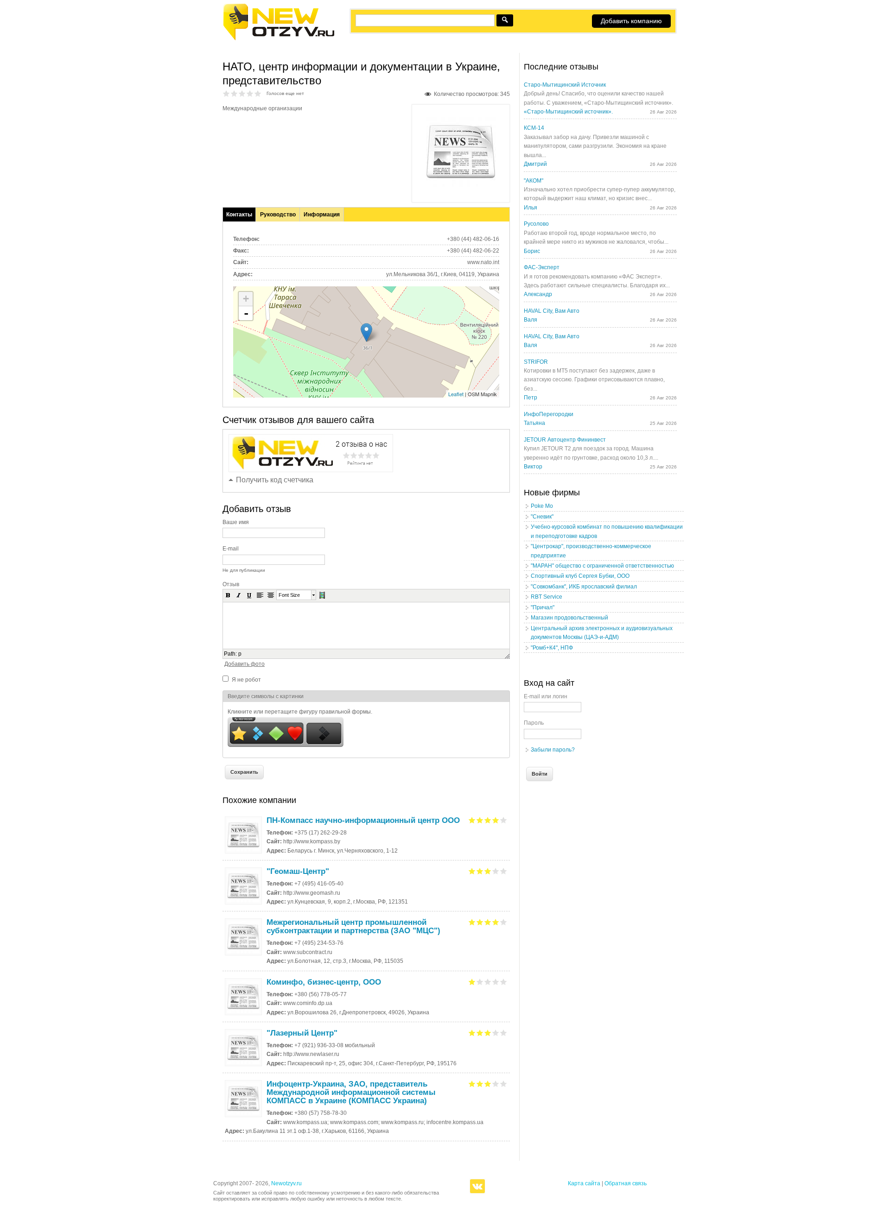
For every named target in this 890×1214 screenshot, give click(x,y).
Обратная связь (625, 1183)
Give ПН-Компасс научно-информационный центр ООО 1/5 (472, 819)
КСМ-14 (534, 128)
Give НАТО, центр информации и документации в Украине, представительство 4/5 (250, 93)
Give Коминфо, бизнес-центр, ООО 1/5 (472, 981)
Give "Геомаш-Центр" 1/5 (472, 870)
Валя (530, 319)
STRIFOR (536, 362)
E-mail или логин (545, 696)
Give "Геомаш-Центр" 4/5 (496, 870)
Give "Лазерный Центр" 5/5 (504, 1032)
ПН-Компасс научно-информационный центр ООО (363, 820)
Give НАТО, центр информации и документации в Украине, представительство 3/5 (242, 93)
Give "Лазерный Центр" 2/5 (480, 1032)
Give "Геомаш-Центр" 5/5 (504, 870)
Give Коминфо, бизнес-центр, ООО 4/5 (496, 981)
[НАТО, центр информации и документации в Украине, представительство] (461, 185)
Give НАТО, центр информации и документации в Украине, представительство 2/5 (234, 93)
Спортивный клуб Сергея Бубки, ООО (580, 576)
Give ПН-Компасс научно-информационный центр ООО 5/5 (504, 819)
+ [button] (246, 298)
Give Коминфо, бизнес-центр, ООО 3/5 (488, 981)
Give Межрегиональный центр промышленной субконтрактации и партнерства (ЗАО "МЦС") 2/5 (480, 921)
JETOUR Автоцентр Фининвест (565, 439)
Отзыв (230, 584)
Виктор (533, 466)
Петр (530, 397)
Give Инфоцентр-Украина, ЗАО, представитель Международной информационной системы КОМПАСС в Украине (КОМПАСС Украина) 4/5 (496, 1083)
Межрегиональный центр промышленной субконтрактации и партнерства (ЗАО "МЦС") (353, 926)
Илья (530, 207)
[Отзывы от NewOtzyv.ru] (278, 39)
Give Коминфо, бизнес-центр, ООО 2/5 (480, 981)
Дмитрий (535, 164)
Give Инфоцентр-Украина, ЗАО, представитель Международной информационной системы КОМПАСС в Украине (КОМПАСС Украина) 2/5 (480, 1083)
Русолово (536, 224)
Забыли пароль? (553, 749)
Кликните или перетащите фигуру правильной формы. (300, 711)
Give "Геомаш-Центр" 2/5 (480, 870)
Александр (538, 294)
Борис (532, 251)
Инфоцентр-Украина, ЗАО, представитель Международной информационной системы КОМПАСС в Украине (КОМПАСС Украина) (351, 1092)
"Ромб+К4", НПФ (552, 648)
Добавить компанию (631, 21)
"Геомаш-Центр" (298, 871)
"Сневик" (542, 516)
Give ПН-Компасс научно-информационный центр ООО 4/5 (496, 819)
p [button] (240, 654)
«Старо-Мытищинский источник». (568, 111)
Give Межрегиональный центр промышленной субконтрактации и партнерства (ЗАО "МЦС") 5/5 (504, 921)
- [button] (246, 313)
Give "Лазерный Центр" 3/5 (488, 1032)
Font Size (289, 595)
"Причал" (542, 607)
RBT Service (546, 597)
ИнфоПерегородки (548, 414)
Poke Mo (542, 506)
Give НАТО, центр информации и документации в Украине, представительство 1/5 (226, 93)
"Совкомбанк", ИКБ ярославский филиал (584, 586)
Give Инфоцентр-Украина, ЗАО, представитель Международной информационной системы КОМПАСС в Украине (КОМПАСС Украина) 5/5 (504, 1083)
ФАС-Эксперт (541, 267)
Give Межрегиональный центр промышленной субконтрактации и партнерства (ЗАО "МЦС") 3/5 (488, 921)
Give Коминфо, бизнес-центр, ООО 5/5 (504, 981)
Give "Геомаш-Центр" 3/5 (488, 870)
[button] (228, 595)
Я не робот (246, 680)
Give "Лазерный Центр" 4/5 (496, 1032)
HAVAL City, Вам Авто (551, 311)
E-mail (230, 548)
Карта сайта (584, 1183)
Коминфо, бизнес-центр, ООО (324, 982)
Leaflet (456, 394)
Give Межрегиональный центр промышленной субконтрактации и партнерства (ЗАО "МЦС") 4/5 (496, 921)
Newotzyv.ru (286, 1183)
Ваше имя (235, 522)
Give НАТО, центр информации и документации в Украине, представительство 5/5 (258, 93)
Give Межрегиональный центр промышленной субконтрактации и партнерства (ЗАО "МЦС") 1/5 (472, 921)
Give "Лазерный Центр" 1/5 (472, 1032)
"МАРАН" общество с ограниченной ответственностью (602, 566)
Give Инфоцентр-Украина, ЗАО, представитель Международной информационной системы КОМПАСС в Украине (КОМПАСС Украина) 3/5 (488, 1083)
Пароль (534, 723)
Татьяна (534, 423)
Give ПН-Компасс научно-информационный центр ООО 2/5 (480, 819)
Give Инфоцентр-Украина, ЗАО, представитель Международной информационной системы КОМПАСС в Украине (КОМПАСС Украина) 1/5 (472, 1083)
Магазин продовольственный (569, 617)
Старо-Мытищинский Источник (565, 85)
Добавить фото (244, 664)
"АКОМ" (533, 180)
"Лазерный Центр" (302, 1033)
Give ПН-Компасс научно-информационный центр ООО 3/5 (488, 819)
